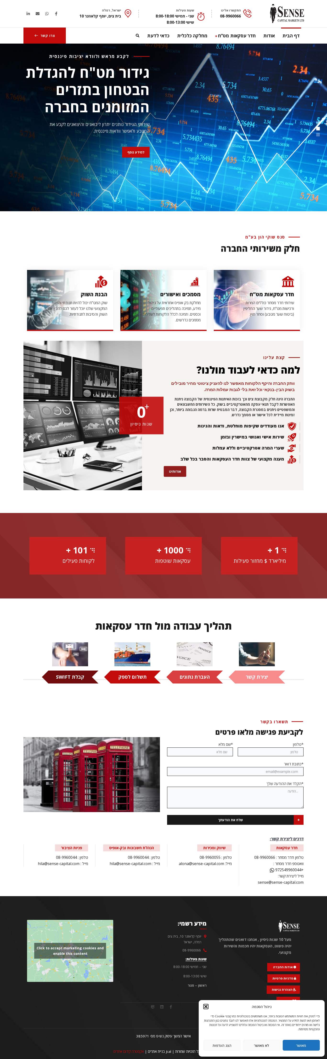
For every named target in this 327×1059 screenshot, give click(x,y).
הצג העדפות (222, 1045)
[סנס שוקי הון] (287, 13)
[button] (205, 1006)
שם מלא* (226, 744)
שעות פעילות (185, 10)
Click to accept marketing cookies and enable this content (70, 951)
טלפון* (298, 744)
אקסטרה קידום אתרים (128, 1051)
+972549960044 (289, 869)
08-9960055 (210, 857)
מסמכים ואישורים (180, 294)
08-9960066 (264, 857)
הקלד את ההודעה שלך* (285, 783)
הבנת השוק (94, 294)
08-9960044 (138, 857)
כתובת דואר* (294, 764)
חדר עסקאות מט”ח (272, 294)
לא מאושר (261, 1045)
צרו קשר (47, 35)
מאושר (301, 1045)
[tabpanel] (257, 298)
